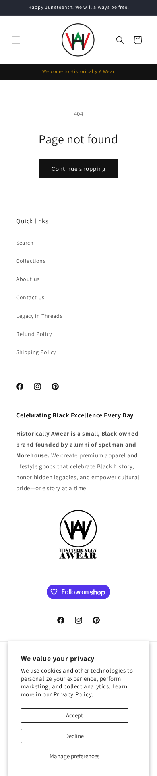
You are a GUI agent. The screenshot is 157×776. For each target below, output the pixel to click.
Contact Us (30, 297)
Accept (74, 715)
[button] (16, 40)
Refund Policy (34, 334)
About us (28, 279)
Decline (74, 736)
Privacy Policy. (74, 694)
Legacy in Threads (39, 315)
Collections (31, 260)
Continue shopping (79, 168)
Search (25, 242)
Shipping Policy (36, 352)
